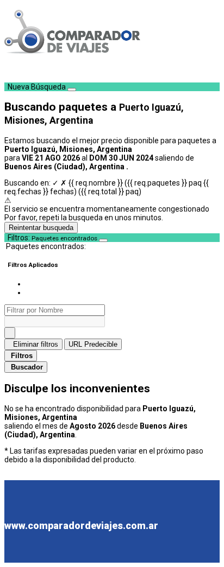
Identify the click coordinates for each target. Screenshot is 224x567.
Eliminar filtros (34, 344)
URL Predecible (93, 344)
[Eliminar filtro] (9, 333)
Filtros (22, 356)
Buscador (27, 367)
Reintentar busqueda (41, 228)
